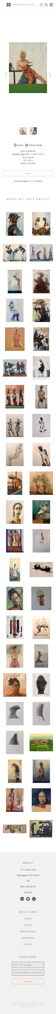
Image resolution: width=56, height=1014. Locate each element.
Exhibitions (28, 937)
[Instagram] (28, 899)
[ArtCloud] (22, 899)
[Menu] (51, 4)
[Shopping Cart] (41, 4)
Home (28, 918)
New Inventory (28, 931)
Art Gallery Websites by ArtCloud (28, 1004)
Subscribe (28, 981)
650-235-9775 (28, 886)
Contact (28, 892)
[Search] (46, 4)
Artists (28, 925)
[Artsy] (34, 899)
